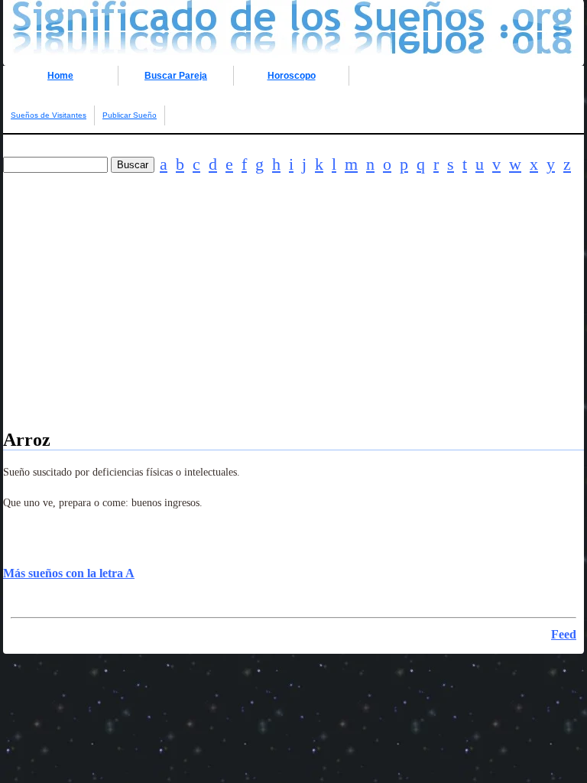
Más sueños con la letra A (69, 573)
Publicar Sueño (129, 115)
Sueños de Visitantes (48, 115)
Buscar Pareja (175, 75)
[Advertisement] (293, 323)
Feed (563, 634)
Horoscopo (292, 75)
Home (60, 75)
